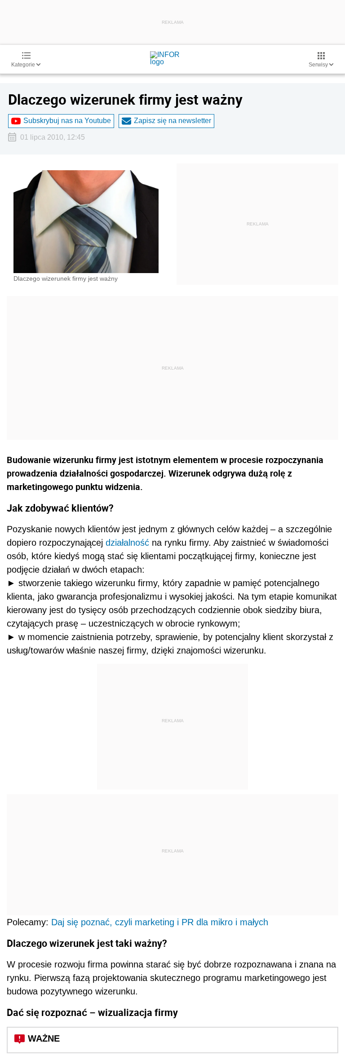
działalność (127, 543)
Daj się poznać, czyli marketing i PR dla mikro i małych (159, 922)
